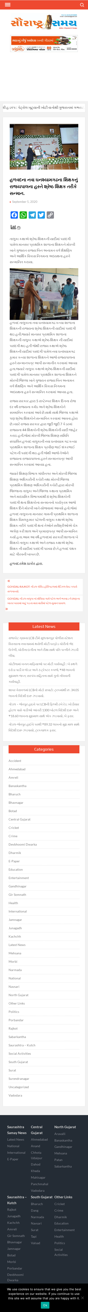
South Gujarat (18, 1062)
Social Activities (20, 1053)
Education (16, 869)
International (18, 911)
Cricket (14, 828)
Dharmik (15, 853)
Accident (15, 761)
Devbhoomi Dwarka (23, 844)
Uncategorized (19, 1087)
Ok (45, 1305)
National (15, 978)
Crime (13, 836)
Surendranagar (19, 1078)
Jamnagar (15, 920)
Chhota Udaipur (36, 1155)
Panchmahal (39, 1184)
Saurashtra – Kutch (22, 1045)
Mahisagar (38, 1177)
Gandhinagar (18, 886)
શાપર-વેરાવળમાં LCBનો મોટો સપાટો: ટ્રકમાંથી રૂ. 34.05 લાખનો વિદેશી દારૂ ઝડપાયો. (44, 693)
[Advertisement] (44, 76)
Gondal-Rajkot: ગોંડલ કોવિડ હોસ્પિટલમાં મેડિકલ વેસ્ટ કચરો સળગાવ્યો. (42, 589)
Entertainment (19, 878)
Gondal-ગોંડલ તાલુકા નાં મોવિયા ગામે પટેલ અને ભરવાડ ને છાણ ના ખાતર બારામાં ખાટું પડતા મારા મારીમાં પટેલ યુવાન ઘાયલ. (43, 601)
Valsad (35, 1243)
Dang (34, 1210)
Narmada (15, 970)
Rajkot (13, 1028)
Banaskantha (17, 786)
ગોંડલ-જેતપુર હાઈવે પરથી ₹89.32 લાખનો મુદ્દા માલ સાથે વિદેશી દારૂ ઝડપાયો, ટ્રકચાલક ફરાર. (44, 727)
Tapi (34, 1236)
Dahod (35, 1164)
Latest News (17, 945)
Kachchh (15, 936)
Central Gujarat (19, 819)
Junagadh (15, 928)
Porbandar (16, 1020)
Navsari (14, 986)
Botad (13, 811)
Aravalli (59, 1134)
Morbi (13, 961)
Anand (35, 1146)
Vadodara (15, 1095)
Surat (12, 1070)
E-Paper (14, 861)
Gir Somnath (17, 894)
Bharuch (15, 794)
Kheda (35, 1171)
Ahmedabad (17, 769)
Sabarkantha (17, 1037)
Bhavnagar (16, 802)
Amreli (13, 777)
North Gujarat (18, 995)
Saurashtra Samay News (17, 1130)
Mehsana (15, 953)
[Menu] (7, 4)
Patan (58, 1160)
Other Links (17, 1003)
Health (13, 903)
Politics (14, 1012)
